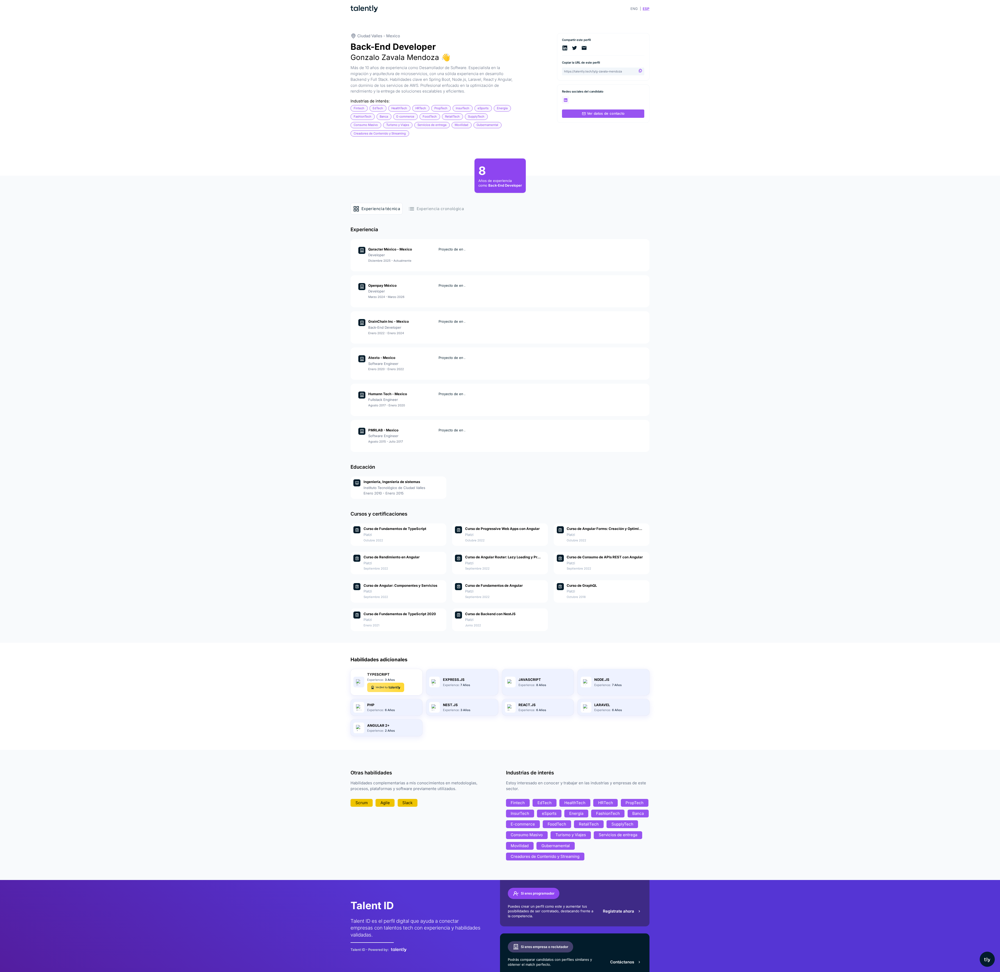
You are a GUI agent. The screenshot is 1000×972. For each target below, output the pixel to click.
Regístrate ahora (618, 911)
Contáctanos (622, 961)
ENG (634, 9)
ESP (646, 9)
